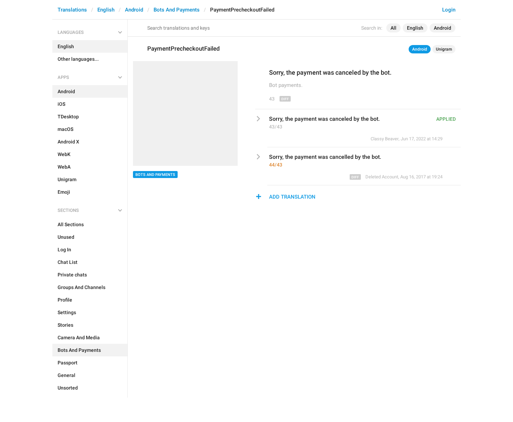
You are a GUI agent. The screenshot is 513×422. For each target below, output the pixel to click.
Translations (72, 10)
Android (134, 10)
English (105, 10)
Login (448, 10)
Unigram (444, 49)
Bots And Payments (177, 10)
